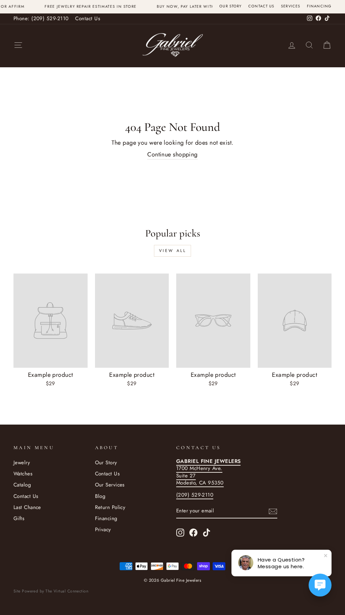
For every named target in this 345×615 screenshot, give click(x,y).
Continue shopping (172, 154)
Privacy (103, 529)
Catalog (22, 485)
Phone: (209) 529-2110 (40, 18)
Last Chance (27, 507)
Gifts (18, 518)
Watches (22, 473)
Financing (319, 6)
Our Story (230, 6)
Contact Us (261, 6)
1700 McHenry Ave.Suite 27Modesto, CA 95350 (208, 472)
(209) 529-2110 (194, 495)
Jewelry (21, 462)
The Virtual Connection (66, 591)
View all (172, 251)
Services (290, 6)
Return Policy (110, 507)
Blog (100, 496)
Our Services (110, 485)
